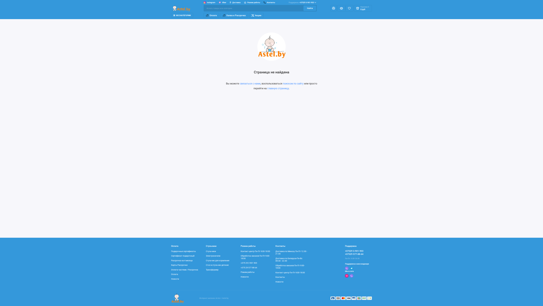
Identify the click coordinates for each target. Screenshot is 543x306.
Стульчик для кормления (217, 260)
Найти (310, 8)
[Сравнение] (341, 8)
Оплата (213, 15)
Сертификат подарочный (182, 256)
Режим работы (248, 272)
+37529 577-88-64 (354, 254)
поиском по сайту (293, 83)
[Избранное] (349, 8)
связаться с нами (250, 83)
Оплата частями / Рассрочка (184, 270)
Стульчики (211, 251)
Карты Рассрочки (179, 265)
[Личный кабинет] (333, 8)
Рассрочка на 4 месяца (182, 260)
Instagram (211, 2)
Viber (224, 2)
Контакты (280, 277)
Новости (175, 279)
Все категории (183, 15)
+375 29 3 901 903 (249, 263)
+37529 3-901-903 (301, 2)
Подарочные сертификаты (183, 251)
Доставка (236, 2)
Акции (258, 15)
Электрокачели (213, 256)
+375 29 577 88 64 (249, 267)
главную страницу (278, 88)
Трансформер (212, 270)
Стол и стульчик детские (217, 265)
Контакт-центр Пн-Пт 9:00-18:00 (255, 251)
